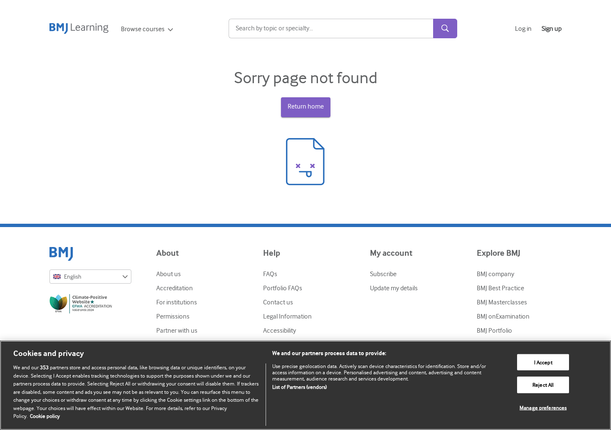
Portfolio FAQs (282, 288)
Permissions (173, 316)
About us (168, 274)
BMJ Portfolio (494, 330)
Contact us (278, 302)
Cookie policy (45, 416)
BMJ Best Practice (500, 288)
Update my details (394, 288)
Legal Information (287, 316)
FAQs (270, 274)
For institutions (176, 302)
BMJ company (495, 274)
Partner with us (176, 330)
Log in (523, 28)
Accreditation (174, 288)
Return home (306, 106)
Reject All (543, 385)
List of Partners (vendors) (299, 387)
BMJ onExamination (503, 316)
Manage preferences (543, 408)
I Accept (543, 362)
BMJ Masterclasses (502, 302)
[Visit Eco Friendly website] (90, 305)
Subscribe (383, 274)
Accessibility (279, 330)
